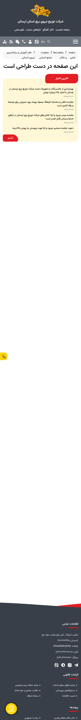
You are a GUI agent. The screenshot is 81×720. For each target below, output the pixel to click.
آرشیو (10, 138)
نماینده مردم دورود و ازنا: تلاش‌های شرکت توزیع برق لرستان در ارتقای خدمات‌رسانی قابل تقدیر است (40, 117)
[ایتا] (56, 665)
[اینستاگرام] (70, 665)
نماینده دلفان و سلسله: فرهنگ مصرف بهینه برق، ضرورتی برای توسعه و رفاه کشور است (40, 103)
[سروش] (63, 665)
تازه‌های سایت (33, 29)
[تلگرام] (76, 665)
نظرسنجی (19, 29)
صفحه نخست (63, 29)
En (43, 42)
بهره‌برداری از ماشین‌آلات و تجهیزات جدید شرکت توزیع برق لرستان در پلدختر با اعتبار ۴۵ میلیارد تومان (41, 90)
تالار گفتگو (48, 29)
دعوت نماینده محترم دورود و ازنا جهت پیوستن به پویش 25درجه (42, 128)
